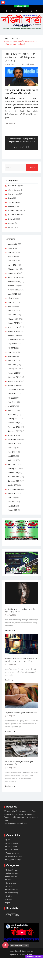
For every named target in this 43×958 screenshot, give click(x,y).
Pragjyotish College (13, 859)
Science (11, 223)
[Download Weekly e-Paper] (5, 945)
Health (10, 198)
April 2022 (11, 460)
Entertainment (13, 194)
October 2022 (13, 435)
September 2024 (14, 340)
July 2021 (11, 498)
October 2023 (13, 385)
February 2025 (13, 319)
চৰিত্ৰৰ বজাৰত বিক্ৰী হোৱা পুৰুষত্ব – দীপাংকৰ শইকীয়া (21, 712)
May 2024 (11, 356)
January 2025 (13, 323)
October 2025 (13, 286)
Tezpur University (12, 853)
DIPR (8, 840)
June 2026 (11, 252)
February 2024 (13, 369)
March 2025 (12, 315)
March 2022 (12, 464)
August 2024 (12, 344)
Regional (11, 219)
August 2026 (12, 244)
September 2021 (14, 489)
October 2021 (13, 485)
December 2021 (13, 477)
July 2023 (11, 398)
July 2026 (11, 248)
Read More (9, 630)
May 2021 (11, 506)
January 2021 (13, 510)
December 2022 (13, 427)
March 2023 (12, 415)
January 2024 (13, 373)
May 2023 (11, 406)
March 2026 (12, 265)
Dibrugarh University (14, 856)
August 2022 (12, 444)
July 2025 (11, 298)
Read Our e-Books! (34, 956)
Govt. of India (11, 846)
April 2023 (11, 410)
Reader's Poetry (13, 215)
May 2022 (11, 456)
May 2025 (11, 306)
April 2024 (11, 360)
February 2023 (13, 419)
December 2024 (13, 327)
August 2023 (12, 394)
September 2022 (14, 439)
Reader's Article (13, 211)
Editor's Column (14, 190)
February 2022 (13, 469)
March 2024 (12, 365)
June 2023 (11, 402)
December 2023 (13, 377)
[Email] (36, 11)
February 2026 (13, 269)
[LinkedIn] (26, 11)
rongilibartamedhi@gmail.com (15, 823)
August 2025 (12, 294)
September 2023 (14, 390)
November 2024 (14, 331)
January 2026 (13, 273)
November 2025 (14, 282)
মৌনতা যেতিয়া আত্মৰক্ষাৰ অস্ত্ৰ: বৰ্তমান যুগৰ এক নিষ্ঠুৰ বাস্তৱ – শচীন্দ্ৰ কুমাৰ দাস (20, 610)
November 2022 (14, 431)
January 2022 (13, 473)
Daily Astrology (13, 186)
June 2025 (11, 302)
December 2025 (13, 277)
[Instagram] (21, 11)
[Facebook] (6, 11)
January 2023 (13, 423)
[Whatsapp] (31, 11)
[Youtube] (16, 11)
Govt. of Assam (12, 843)
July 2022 (11, 448)
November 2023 (14, 381)
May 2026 (11, 257)
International (12, 202)
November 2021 (14, 481)
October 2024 (13, 336)
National (12, 123)
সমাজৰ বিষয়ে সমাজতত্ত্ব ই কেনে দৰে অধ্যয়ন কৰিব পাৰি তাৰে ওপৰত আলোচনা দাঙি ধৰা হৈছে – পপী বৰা (21, 659)
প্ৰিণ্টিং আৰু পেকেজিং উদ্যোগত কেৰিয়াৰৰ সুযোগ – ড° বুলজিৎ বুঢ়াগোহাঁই (20, 763)
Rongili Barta (29, 64)
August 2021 (12, 493)
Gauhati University (13, 850)
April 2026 (11, 261)
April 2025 (11, 311)
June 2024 (11, 352)
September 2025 (14, 290)
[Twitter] (11, 11)
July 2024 (11, 348)
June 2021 (11, 502)
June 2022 (11, 452)
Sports (10, 227)
